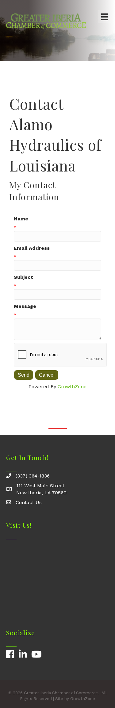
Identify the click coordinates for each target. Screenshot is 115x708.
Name (21, 219)
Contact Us (29, 502)
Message (25, 306)
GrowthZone (72, 386)
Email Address (32, 248)
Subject (23, 277)
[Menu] (104, 16)
